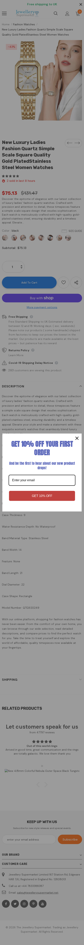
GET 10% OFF (42, 496)
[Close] (77, 438)
